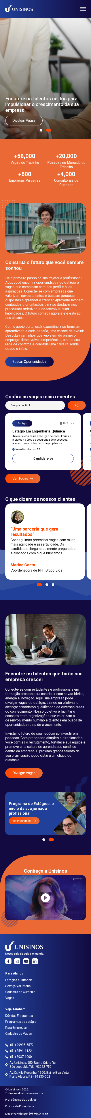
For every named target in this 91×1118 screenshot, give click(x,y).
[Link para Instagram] (17, 961)
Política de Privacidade (19, 1106)
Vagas (9, 998)
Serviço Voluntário (18, 986)
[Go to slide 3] (53, 584)
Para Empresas (16, 1027)
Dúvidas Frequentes (19, 1015)
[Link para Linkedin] (35, 961)
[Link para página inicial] (24, 948)
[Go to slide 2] (47, 584)
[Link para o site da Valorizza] (38, 1113)
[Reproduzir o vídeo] (45, 897)
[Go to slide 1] (39, 584)
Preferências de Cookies (20, 1099)
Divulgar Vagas (24, 120)
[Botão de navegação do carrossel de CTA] (43, 839)
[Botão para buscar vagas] (77, 405)
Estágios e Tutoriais (18, 980)
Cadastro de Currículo (20, 992)
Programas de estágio (20, 1021)
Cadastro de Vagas (18, 1033)
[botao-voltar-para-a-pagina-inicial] (19, 8)
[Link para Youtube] (26, 961)
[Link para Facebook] (8, 961)
